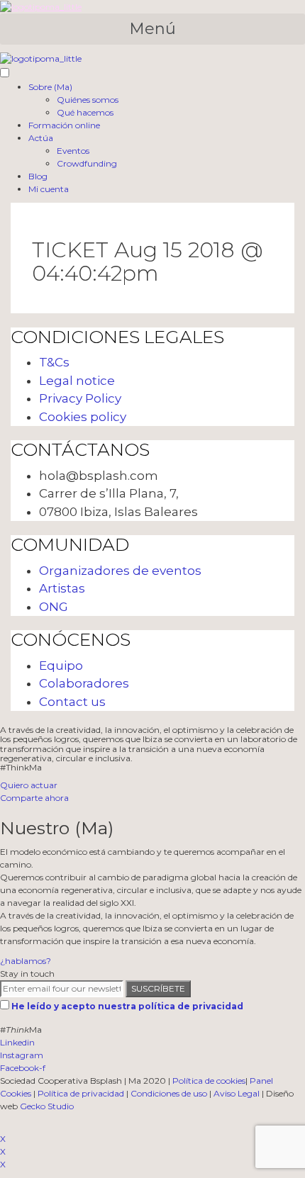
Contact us (72, 702)
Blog (38, 176)
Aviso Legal (237, 1093)
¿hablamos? (25, 960)
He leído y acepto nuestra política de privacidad (127, 1006)
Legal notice (77, 381)
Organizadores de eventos (120, 570)
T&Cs (54, 362)
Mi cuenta (48, 189)
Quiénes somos (87, 99)
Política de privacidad (81, 1093)
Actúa (40, 138)
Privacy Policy (80, 398)
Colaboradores (84, 683)
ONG (53, 607)
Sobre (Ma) (50, 87)
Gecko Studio (47, 1106)
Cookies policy (82, 417)
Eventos (73, 150)
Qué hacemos (85, 112)
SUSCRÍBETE (158, 988)
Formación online (64, 125)
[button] (152, 29)
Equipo (61, 665)
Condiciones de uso (169, 1093)
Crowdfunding (87, 163)
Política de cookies (208, 1080)
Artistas (62, 588)
